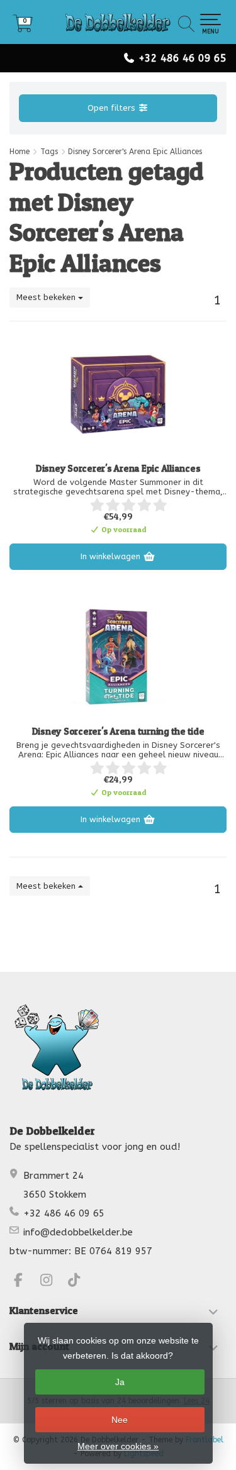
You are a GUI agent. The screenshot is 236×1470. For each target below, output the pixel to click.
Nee (119, 1420)
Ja (120, 1382)
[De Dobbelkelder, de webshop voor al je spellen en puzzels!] (118, 22)
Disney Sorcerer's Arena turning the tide (118, 731)
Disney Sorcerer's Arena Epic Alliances (118, 468)
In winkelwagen (112, 556)
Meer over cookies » (118, 1446)
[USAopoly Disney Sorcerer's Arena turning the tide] (118, 657)
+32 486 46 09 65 (182, 58)
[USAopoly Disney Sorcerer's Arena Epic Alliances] (118, 394)
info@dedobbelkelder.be (78, 1232)
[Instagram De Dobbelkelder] (52, 1282)
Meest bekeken (47, 297)
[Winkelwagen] (23, 28)
